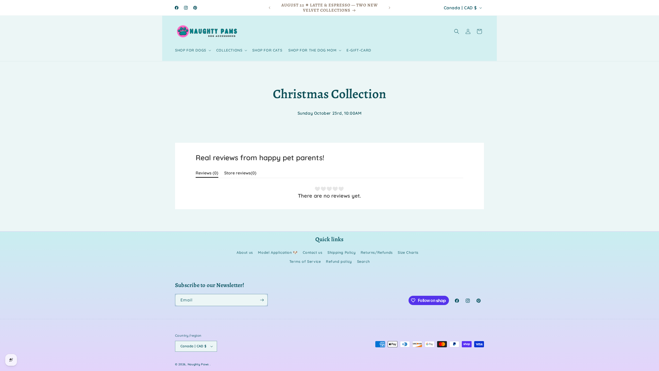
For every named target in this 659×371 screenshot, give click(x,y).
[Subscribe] (261, 300)
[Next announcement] (389, 8)
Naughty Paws (198, 364)
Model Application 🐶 (277, 252)
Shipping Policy (341, 252)
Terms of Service (305, 261)
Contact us (313, 252)
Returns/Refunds (377, 252)
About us (245, 252)
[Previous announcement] (269, 8)
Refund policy (339, 261)
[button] (192, 50)
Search (363, 261)
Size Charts (408, 252)
